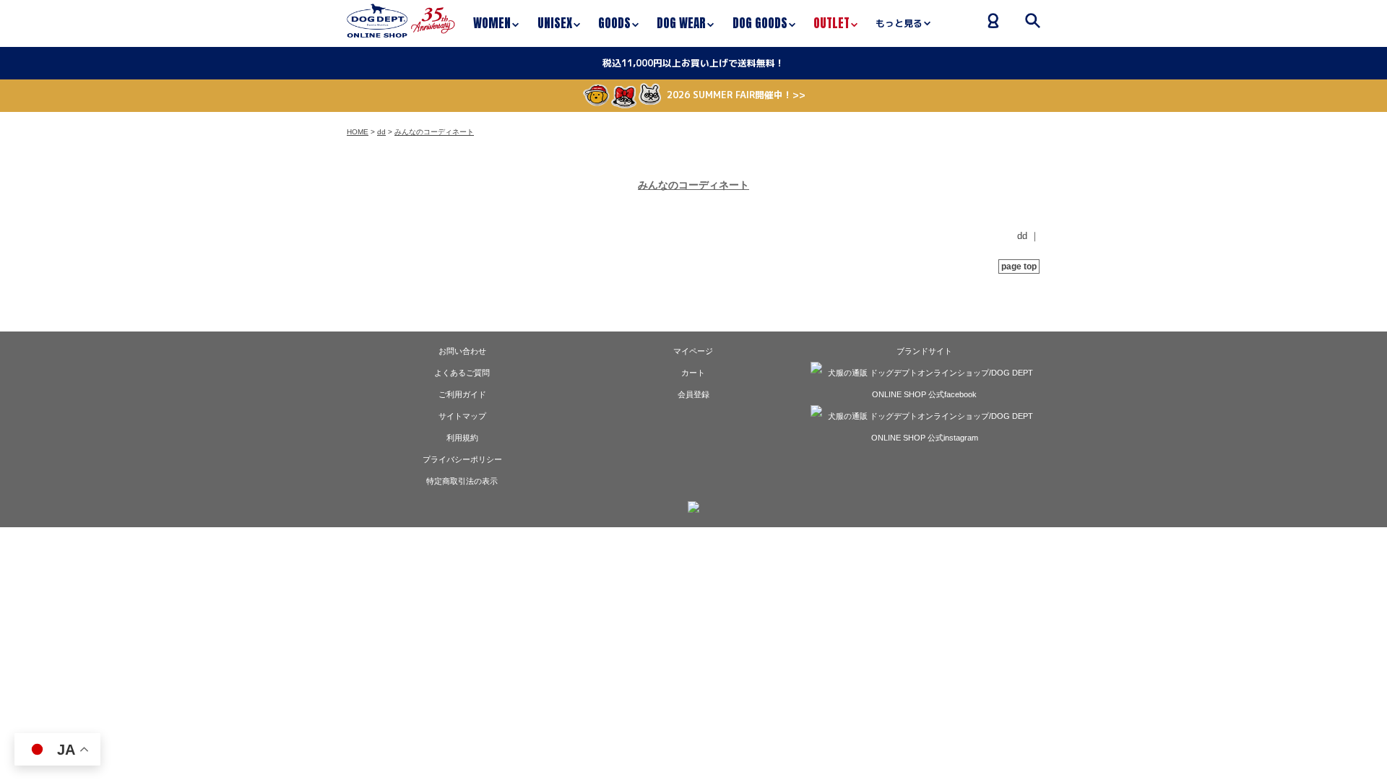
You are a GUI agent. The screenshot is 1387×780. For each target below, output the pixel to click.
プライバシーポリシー (462, 459)
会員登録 (693, 394)
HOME (357, 132)
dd (381, 132)
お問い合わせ (462, 351)
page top (1019, 266)
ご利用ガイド (462, 394)
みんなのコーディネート (434, 132)
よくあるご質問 (462, 372)
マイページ (693, 351)
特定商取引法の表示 (462, 481)
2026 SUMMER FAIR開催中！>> (736, 94)
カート (693, 372)
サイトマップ (462, 416)
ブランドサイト (924, 351)
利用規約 (462, 437)
